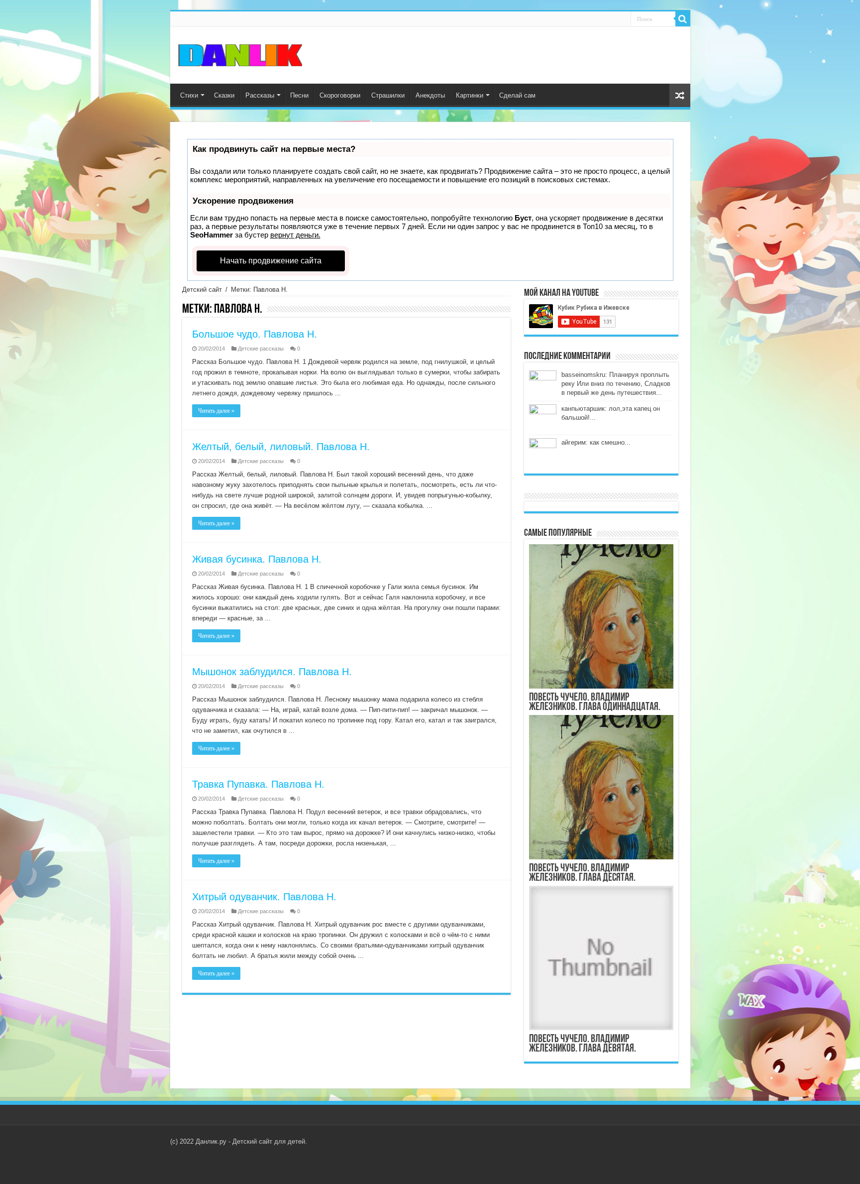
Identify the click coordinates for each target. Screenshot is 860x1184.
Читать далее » (216, 410)
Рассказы (259, 95)
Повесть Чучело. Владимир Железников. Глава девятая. (582, 1044)
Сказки (224, 95)
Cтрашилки (388, 95)
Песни (299, 95)
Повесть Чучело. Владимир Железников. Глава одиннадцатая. (594, 702)
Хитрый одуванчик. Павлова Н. (264, 896)
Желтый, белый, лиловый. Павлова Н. (281, 446)
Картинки (469, 95)
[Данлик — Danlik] (240, 54)
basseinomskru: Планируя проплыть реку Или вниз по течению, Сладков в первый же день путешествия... (615, 383)
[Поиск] (682, 18)
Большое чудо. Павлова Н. (254, 334)
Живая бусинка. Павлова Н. (257, 559)
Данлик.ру (211, 1141)
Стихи (189, 95)
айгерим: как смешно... (596, 442)
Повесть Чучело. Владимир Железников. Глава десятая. (582, 873)
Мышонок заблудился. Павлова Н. (272, 671)
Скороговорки (340, 95)
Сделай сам (517, 95)
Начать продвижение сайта (271, 260)
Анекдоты (430, 95)
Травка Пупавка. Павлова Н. (258, 784)
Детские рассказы (261, 349)
